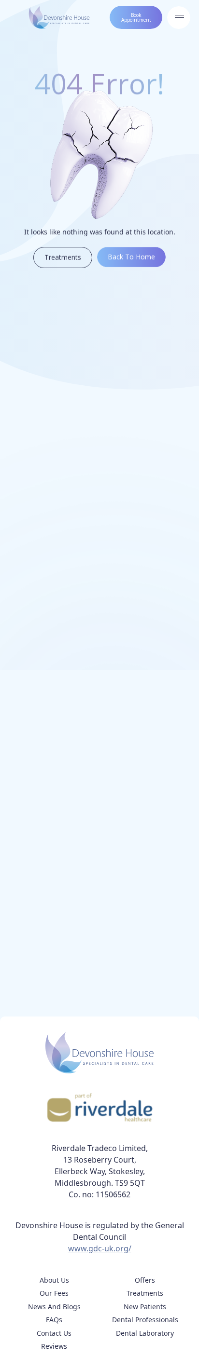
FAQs (54, 1319)
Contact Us (54, 1333)
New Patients (145, 1306)
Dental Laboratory (145, 1333)
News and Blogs (54, 1306)
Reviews (54, 1346)
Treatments (145, 1293)
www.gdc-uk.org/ (99, 1248)
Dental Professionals (145, 1319)
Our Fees (54, 1293)
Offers (145, 1280)
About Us (54, 1280)
